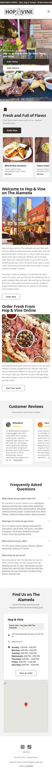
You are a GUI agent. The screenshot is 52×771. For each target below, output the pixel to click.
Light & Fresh (17, 528)
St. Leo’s (20, 565)
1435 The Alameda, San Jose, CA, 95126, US (27, 635)
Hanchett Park (18, 568)
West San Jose (14, 574)
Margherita (38, 506)
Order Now (12, 130)
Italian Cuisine (16, 526)
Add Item (8, 174)
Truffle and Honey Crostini (19, 514)
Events (26, 548)
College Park (7, 568)
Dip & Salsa (17, 531)
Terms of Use (19, 757)
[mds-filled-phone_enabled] (29, 747)
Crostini (5, 534)
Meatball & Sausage (31, 531)
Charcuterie (6, 528)
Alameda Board (30, 508)
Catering (15, 548)
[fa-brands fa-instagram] (23, 747)
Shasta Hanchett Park (34, 568)
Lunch (11, 546)
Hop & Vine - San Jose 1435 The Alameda (22, 626)
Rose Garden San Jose (33, 565)
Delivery (32, 546)
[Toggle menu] (48, 11)
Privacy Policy (32, 757)
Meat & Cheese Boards (31, 526)
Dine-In (25, 546)
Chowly (30, 766)
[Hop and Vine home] (19, 12)
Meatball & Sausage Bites (12, 508)
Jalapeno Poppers (38, 514)
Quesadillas (6, 531)
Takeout (39, 546)
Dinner (18, 546)
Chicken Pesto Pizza (32, 511)
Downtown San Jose (10, 571)
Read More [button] (18, 460)
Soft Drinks (28, 528)
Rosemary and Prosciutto (12, 506)
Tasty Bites (38, 528)
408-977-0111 (17, 642)
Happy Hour (6, 548)
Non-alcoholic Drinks (22, 534)
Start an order (26, 673)
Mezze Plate (28, 506)
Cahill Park (23, 571)
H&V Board (39, 503)
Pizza (11, 534)
